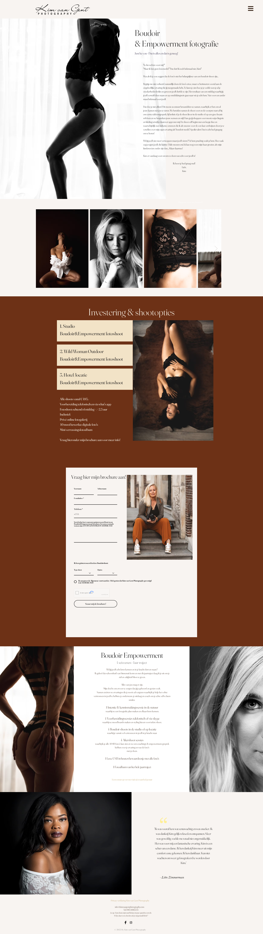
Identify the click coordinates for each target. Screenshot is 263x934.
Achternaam (101, 489)
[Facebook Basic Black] (125, 922)
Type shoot (78, 570)
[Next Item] (216, 249)
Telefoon (77, 509)
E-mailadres (78, 498)
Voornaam (77, 489)
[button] (250, 8)
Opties (99, 570)
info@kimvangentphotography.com (129, 906)
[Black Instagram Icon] (131, 922)
